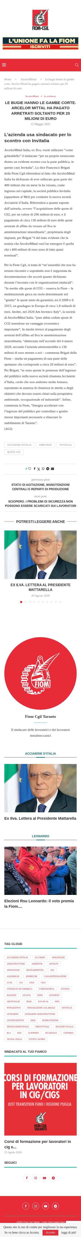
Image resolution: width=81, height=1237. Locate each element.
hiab (29, 1001)
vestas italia (14, 1039)
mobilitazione (50, 1020)
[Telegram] (55, 1206)
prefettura (42, 1026)
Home (7, 79)
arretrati (45, 445)
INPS (57, 1001)
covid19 (65, 989)
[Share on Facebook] (34, 469)
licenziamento (15, 1020)
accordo (40, 957)
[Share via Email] (52, 469)
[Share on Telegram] (47, 469)
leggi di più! (68, 1232)
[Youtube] (45, 1206)
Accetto (50, 1232)
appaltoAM (13, 970)
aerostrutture (16, 964)
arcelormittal (35, 970)
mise (33, 1020)
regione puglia (64, 1026)
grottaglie (13, 1001)
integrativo (14, 1008)
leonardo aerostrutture (40, 1014)
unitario (68, 1033)
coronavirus (46, 989)
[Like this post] (29, 469)
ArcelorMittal (29, 79)
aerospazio (58, 957)
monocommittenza (18, 1026)
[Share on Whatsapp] (43, 469)
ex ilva (27, 995)
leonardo (12, 1014)
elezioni (11, 995)
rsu (19, 1033)
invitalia (65, 445)
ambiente (37, 964)
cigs (43, 982)
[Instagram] (35, 1206)
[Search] (77, 65)
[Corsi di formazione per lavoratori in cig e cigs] (40, 1099)
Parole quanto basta (56, 1222)
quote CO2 (14, 452)
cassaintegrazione (55, 976)
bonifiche (31, 976)
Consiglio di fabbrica (19, 989)
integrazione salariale (41, 1008)
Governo (54, 995)
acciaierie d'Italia (19, 445)
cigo (31, 982)
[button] (8, 566)
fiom (40, 995)
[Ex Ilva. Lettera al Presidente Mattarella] (40, 554)
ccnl (10, 982)
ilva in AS (43, 1001)
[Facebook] (25, 1206)
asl (52, 970)
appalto (53, 964)
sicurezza (51, 1033)
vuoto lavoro (37, 1039)
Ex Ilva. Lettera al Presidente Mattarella (40, 818)
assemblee (13, 976)
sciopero (33, 1033)
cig (21, 982)
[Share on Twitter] (38, 469)
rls (9, 1033)
